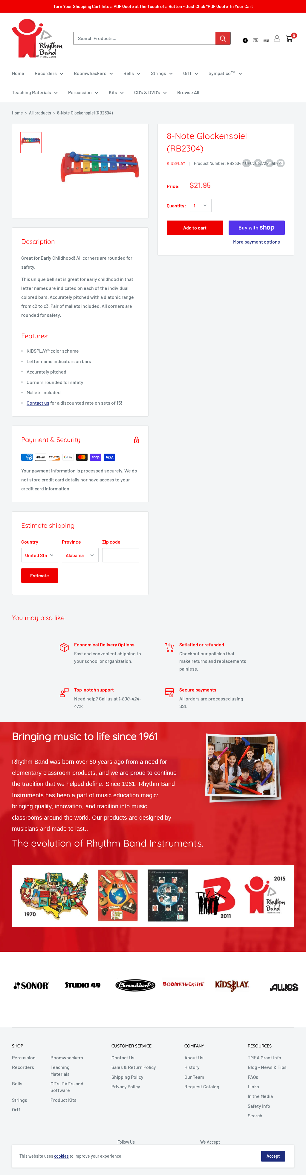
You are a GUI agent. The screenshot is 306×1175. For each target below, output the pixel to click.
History (192, 1067)
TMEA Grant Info (264, 1057)
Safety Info (259, 1106)
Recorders (46, 73)
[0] (289, 38)
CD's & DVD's (147, 92)
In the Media (260, 1096)
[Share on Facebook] (246, 162)
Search (255, 1115)
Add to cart (194, 227)
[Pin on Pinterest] (258, 162)
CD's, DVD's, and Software (67, 1087)
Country (29, 541)
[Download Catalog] (266, 38)
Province (71, 541)
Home (18, 73)
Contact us (38, 403)
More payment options (256, 241)
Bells (128, 73)
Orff (187, 73)
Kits (113, 92)
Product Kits (63, 1100)
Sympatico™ (222, 73)
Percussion (80, 92)
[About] (245, 38)
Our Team (194, 1077)
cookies (61, 1156)
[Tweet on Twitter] (269, 162)
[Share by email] (280, 162)
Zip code (111, 541)
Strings (158, 73)
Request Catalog (201, 1086)
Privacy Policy (125, 1086)
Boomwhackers (90, 73)
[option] (25, 985)
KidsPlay (176, 163)
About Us (194, 1057)
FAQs (253, 1077)
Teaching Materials (31, 92)
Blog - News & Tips (267, 1067)
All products (40, 112)
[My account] (277, 38)
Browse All (188, 92)
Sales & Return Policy (133, 1067)
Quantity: (176, 205)
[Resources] (255, 38)
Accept (273, 1156)
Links (253, 1086)
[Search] (222, 38)
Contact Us (122, 1057)
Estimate (39, 575)
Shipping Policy (127, 1077)
